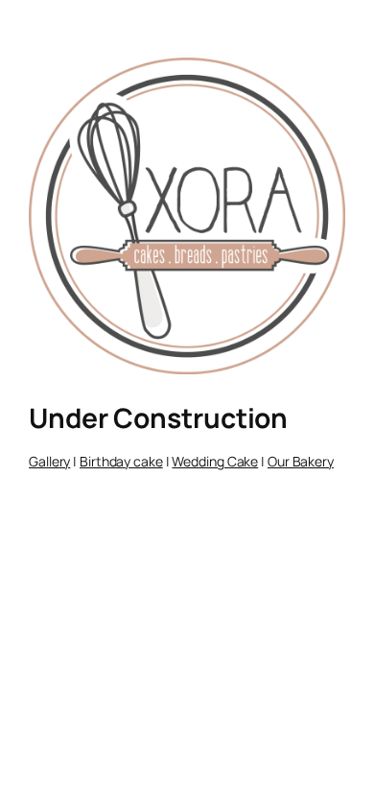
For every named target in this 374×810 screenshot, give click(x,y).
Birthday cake (121, 461)
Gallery (49, 461)
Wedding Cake (215, 461)
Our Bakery (301, 461)
